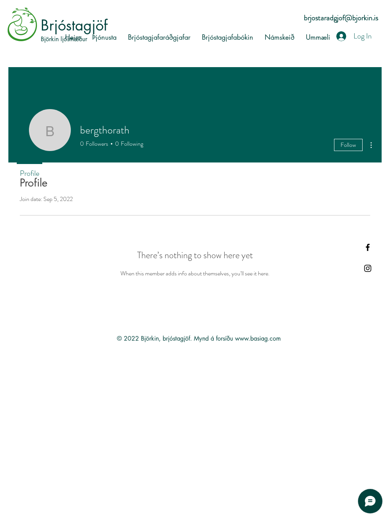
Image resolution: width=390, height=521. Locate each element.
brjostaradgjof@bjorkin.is (341, 17)
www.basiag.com (258, 338)
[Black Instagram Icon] (367, 268)
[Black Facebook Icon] (367, 247)
